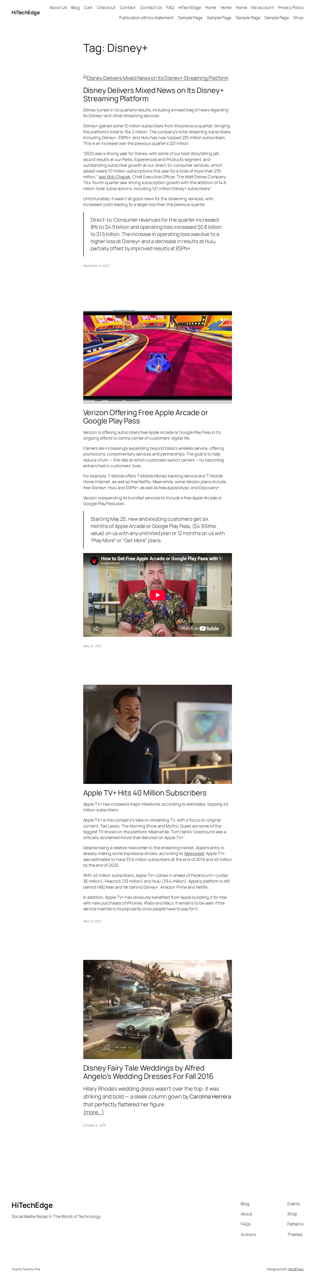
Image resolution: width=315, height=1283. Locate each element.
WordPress (295, 1269)
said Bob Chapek (115, 176)
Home (210, 7)
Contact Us (151, 7)
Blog (75, 7)
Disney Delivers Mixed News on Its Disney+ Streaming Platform (153, 94)
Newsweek (194, 853)
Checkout (106, 7)
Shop (298, 17)
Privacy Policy (290, 7)
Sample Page (190, 17)
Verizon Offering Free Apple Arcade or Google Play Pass (145, 416)
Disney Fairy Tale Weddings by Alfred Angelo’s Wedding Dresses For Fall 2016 (148, 1072)
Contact (128, 7)
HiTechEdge (26, 12)
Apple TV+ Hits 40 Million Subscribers (145, 793)
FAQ (170, 7)
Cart (88, 7)
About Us (58, 7)
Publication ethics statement (146, 17)
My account (262, 7)
